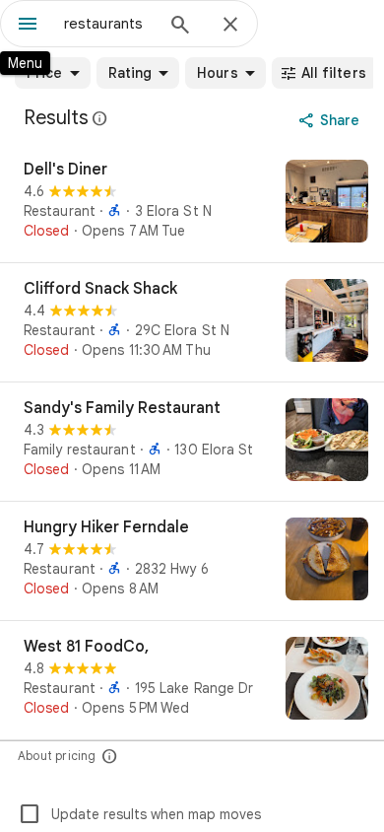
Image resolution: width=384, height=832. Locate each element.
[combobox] (108, 23)
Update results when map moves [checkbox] (139, 814)
